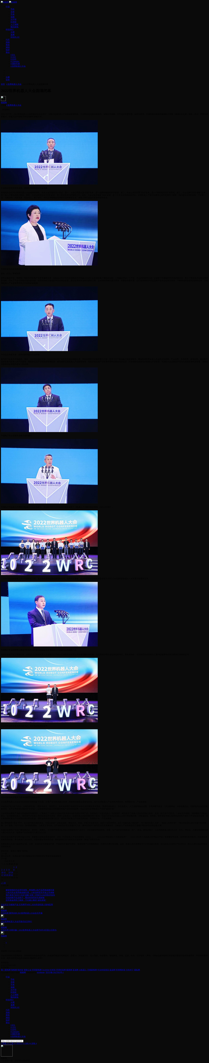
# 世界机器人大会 (18, 66)
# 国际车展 (15, 64)
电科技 (20, 970)
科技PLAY (15, 37)
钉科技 (53, 970)
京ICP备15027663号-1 (55, 972)
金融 (13, 17)
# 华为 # (18, 1043)
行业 (8, 7)
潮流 (8, 47)
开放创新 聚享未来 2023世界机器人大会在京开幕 (22, 913)
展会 (8, 52)
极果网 (69, 970)
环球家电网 (37, 970)
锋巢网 (4, 103)
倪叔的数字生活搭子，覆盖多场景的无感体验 (25, 898)
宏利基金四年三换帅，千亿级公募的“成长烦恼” (26, 900)
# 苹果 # (4, 1043)
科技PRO (10, 29)
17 (2, 875)
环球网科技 (120, 970)
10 (2, 872)
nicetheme (41, 972)
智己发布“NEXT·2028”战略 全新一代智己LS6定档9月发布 (30, 895)
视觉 (8, 45)
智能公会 (27, 970)
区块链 (13, 22)
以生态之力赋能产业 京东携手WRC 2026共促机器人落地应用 (27, 905)
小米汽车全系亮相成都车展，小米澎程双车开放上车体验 (30, 892)
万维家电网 (92, 970)
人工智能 (14, 24)
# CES (13, 57)
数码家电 (14, 27)
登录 (8, 80)
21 (12, 875)
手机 (13, 9)
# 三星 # (11, 1043)
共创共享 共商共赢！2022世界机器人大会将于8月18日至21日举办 (29, 930)
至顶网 (75, 970)
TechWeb (45, 970)
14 (12, 872)
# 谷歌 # (33, 1043)
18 (5, 875)
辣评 (8, 50)
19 (7, 875)
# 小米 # (26, 1043)
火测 (13, 32)
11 (5, 872)
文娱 (13, 12)
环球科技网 (61, 970)
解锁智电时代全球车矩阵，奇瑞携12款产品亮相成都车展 (30, 890)
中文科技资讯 (103, 970)
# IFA (13, 55)
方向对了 (130, 970)
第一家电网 (6, 970)
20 (10, 875)
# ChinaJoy (15, 61)
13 (10, 872)
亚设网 (112, 970)
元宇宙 (13, 19)
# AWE (13, 59)
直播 (13, 35)
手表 (13, 14)
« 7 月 (3, 883)
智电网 (14, 970)
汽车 (8, 40)
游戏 (8, 42)
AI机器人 (83, 970)
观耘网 (137, 970)
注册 (8, 77)
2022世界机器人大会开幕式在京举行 (16, 922)
